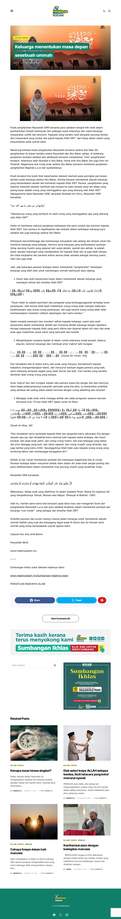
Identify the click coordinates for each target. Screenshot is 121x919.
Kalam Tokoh (21, 38)
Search (54, 665)
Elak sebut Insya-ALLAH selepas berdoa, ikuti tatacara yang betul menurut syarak (86, 774)
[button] (11, 11)
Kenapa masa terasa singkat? (30, 770)
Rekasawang (63, 906)
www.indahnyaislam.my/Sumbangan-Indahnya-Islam (39, 575)
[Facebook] (54, 915)
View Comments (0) (60, 618)
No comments (46, 791)
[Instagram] (66, 915)
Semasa (28, 844)
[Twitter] (60, 915)
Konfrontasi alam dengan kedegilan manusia (81, 847)
